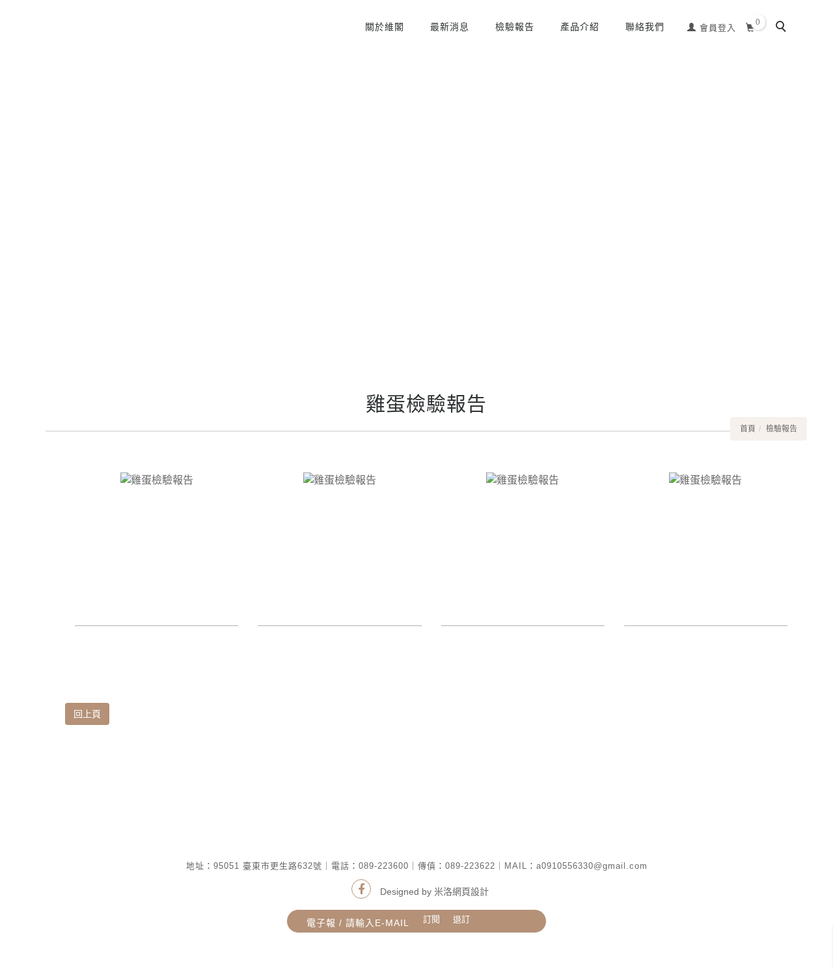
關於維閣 (384, 26)
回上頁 (87, 714)
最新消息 (449, 26)
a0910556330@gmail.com (592, 866)
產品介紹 (579, 26)
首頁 (748, 428)
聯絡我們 (644, 26)
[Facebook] (361, 889)
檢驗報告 (514, 26)
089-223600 (384, 866)
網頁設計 (470, 891)
